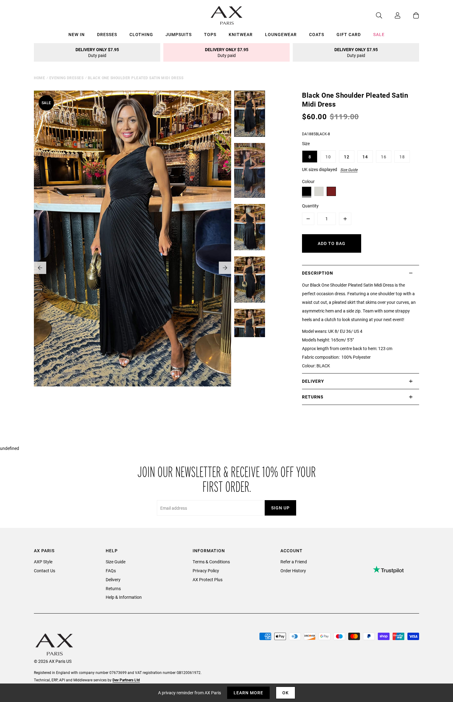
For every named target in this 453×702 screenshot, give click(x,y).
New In (76, 34)
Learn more (248, 693)
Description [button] (317, 273)
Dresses (107, 34)
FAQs (111, 570)
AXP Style (43, 562)
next (225, 268)
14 (365, 157)
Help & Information (124, 597)
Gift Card (349, 34)
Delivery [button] (313, 381)
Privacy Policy (206, 570)
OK (285, 693)
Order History (293, 570)
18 (402, 157)
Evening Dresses (66, 77)
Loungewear (281, 34)
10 (328, 157)
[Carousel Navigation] (132, 268)
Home (39, 77)
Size (306, 143)
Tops (210, 34)
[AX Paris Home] (227, 15)
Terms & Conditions (211, 562)
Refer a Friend (293, 562)
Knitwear (241, 34)
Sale (379, 34)
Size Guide (348, 169)
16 (383, 157)
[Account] (391, 15)
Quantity (310, 206)
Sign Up (280, 508)
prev (40, 268)
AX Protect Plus (207, 579)
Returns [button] (313, 397)
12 (346, 157)
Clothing (141, 34)
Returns (113, 588)
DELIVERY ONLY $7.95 (97, 52)
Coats (316, 34)
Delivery (113, 579)
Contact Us (44, 570)
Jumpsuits (178, 34)
